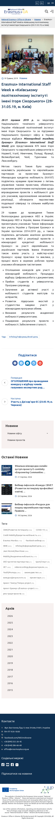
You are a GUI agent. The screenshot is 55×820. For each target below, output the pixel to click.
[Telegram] (33, 363)
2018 (10, 669)
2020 (10, 656)
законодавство (33, 572)
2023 (10, 636)
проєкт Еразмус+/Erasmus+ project (20, 588)
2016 (10, 683)
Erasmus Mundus (12, 541)
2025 (10, 622)
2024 (10, 629)
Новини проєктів (16, 440)
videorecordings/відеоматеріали (31, 567)
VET (7, 567)
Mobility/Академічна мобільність (20, 556)
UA (48, 3)
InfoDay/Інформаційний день (23, 337)
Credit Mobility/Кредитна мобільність (22, 535)
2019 (10, 663)
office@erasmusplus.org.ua (16, 749)
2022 (10, 643)
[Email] (40, 363)
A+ (42, 3)
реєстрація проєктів (14, 594)
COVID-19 (42, 530)
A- (37, 3)
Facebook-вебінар (35, 541)
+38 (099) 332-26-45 (13, 741)
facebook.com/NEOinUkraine (17, 738)
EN (53, 3)
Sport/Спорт (43, 562)
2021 (10, 649)
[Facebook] (15, 363)
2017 (10, 676)
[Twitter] (21, 363)
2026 (10, 616)
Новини (23, 78)
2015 (10, 690)
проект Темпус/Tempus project (18, 583)
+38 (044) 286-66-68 (13, 745)
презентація (37, 578)
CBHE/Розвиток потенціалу (17, 530)
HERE (7, 546)
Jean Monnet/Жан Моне (16, 551)
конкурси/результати (14, 578)
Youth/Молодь (12, 572)
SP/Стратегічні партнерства (17, 562)
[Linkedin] (27, 363)
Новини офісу (14, 433)
